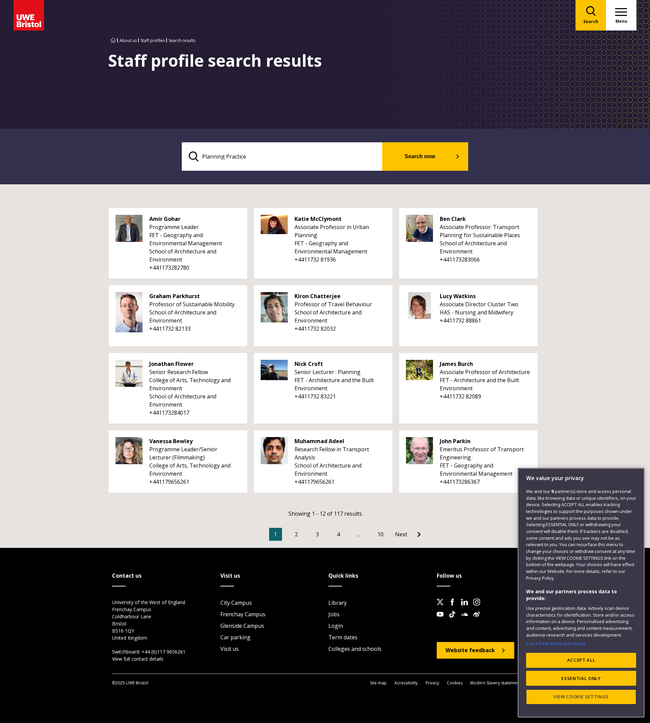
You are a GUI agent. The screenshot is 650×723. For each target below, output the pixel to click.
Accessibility (406, 683)
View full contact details (138, 659)
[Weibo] (478, 619)
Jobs (334, 614)
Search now (420, 156)
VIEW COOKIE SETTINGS (581, 697)
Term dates (343, 637)
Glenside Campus (242, 625)
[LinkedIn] (466, 607)
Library (337, 602)
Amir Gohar (164, 219)
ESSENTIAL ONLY (581, 678)
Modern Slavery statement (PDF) (500, 683)
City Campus (236, 602)
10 (380, 534)
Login (335, 625)
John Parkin (455, 441)
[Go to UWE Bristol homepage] (113, 40)
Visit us (229, 649)
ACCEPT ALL (581, 660)
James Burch (456, 364)
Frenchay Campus (242, 614)
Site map (378, 683)
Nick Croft (309, 364)
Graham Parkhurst (174, 296)
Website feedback (470, 650)
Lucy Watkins (458, 296)
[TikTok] (454, 619)
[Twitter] (442, 607)
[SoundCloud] (466, 619)
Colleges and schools (355, 649)
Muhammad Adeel (319, 441)
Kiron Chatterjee (318, 296)
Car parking (235, 637)
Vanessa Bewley (171, 441)
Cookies (454, 683)
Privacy (432, 683)
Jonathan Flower (171, 364)
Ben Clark (453, 219)
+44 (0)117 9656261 (164, 651)
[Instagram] (478, 607)
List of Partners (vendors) (555, 643)
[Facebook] (454, 607)
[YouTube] (442, 619)
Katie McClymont (318, 219)
